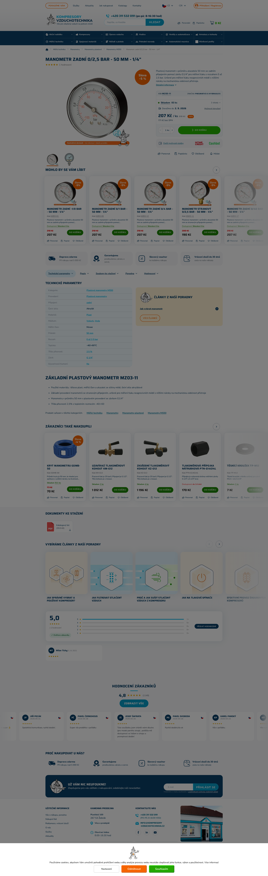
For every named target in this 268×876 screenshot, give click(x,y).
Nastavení (106, 869)
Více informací (211, 862)
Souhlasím (161, 869)
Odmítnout (134, 869)
